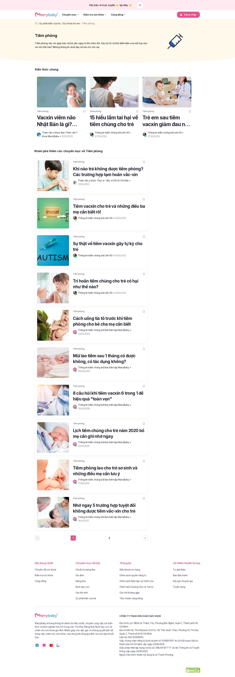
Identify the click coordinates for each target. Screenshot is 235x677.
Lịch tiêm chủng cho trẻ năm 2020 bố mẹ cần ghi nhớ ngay (108, 433)
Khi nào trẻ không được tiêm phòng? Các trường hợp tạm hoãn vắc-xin (108, 171)
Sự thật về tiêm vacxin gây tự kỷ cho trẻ (107, 246)
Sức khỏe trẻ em (71, 23)
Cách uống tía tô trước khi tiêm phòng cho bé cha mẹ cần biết (102, 321)
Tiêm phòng (88, 23)
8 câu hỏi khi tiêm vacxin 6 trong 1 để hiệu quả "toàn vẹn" (108, 396)
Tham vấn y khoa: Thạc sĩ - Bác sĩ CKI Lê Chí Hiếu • (104, 180)
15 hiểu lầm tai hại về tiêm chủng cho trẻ (114, 120)
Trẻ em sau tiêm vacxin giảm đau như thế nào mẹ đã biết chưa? (166, 121)
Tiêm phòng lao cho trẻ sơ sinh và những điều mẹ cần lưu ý (105, 470)
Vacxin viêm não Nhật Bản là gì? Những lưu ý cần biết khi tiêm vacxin (61, 121)
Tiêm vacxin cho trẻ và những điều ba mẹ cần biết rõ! (109, 209)
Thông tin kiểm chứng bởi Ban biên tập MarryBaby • (105, 330)
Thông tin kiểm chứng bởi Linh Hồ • (113, 132)
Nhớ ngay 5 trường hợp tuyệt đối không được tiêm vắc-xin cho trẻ (104, 508)
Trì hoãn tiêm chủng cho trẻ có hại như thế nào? (105, 284)
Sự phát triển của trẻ (49, 23)
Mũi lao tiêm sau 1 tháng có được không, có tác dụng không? (104, 358)
